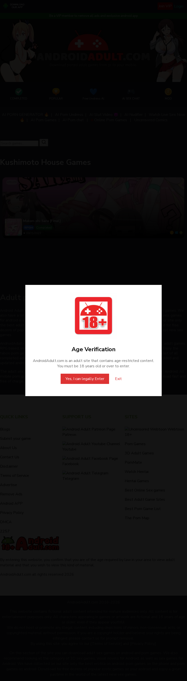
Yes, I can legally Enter (84, 378)
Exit (118, 378)
